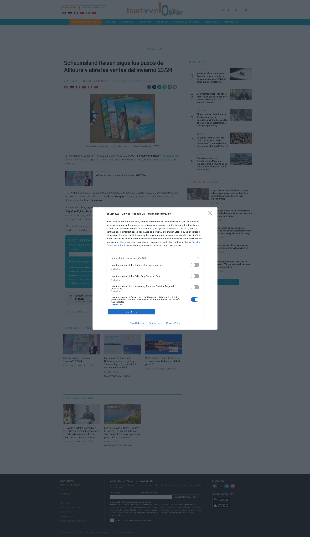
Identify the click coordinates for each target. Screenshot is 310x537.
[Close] (211, 214)
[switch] (195, 265)
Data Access (155, 323)
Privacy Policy (173, 323)
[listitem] (155, 258)
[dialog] (155, 268)
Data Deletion (137, 323)
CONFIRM (132, 312)
